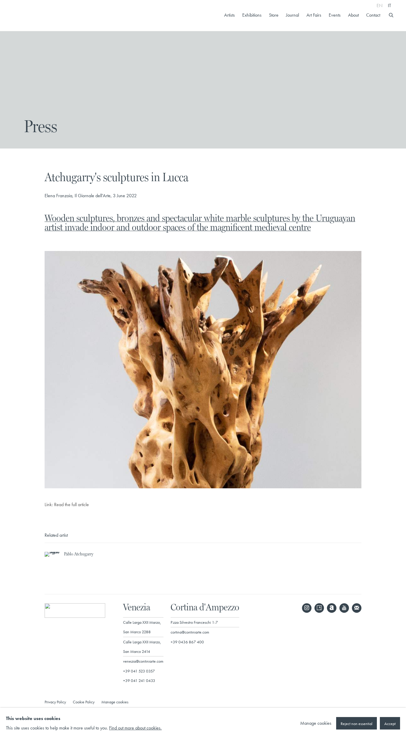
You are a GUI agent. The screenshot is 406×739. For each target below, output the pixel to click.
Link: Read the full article (67, 504)
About (353, 15)
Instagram (306, 608)
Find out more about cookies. (135, 728)
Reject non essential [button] (356, 724)
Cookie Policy (84, 702)
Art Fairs (313, 15)
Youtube (344, 608)
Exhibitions (252, 15)
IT (389, 5)
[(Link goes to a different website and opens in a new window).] (203, 487)
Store (273, 15)
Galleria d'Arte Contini (41, 15)
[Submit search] (391, 14)
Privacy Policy (55, 702)
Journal (292, 15)
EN (380, 5)
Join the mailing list (356, 608)
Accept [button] (390, 724)
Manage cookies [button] (114, 702)
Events (335, 15)
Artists (229, 15)
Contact (373, 15)
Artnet (331, 608)
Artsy (319, 608)
